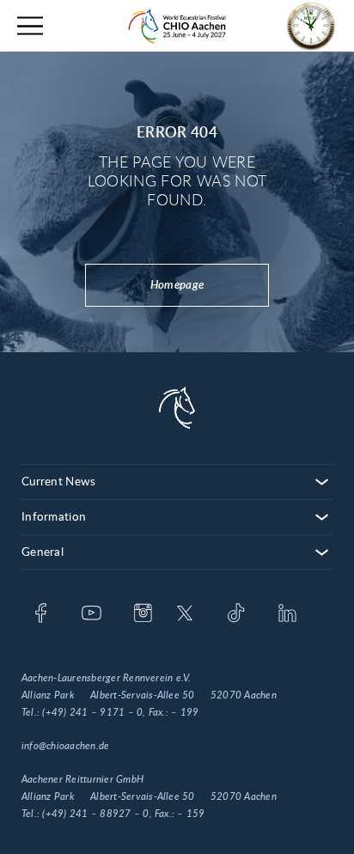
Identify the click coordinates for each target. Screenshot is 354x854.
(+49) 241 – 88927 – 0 (95, 813)
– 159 (190, 813)
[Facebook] (40, 614)
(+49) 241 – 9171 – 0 (92, 712)
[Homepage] (177, 26)
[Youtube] (91, 614)
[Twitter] (185, 614)
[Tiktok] (236, 614)
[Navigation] (30, 26)
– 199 (184, 712)
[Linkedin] (287, 614)
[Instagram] (143, 614)
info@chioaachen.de (65, 746)
